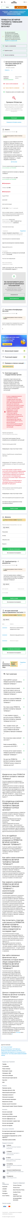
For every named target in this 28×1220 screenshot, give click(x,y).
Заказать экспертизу (9, 55)
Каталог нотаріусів (7, 1125)
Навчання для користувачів (9, 1077)
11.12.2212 (4, 635)
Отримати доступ (9, 366)
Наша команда (6, 1068)
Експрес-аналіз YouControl (9, 1104)
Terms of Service (17, 1185)
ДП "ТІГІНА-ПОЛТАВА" (6, 1047)
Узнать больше (7, 344)
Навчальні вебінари (7, 1075)
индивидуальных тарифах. (14, 14)
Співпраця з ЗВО (6, 1073)
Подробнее (23, 231)
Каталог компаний (7, 1112)
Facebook (4, 1186)
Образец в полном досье (14, 549)
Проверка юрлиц (6, 1088)
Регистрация (21, 7)
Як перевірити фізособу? (8, 1133)
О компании (5, 1066)
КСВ (3, 1082)
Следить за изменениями (10, 46)
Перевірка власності (7, 1094)
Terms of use (16, 1187)
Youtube (4, 1191)
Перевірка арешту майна (9, 1139)
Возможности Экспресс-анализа (14, 122)
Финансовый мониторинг (9, 1092)
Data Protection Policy (18, 1189)
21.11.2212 (4, 640)
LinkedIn (4, 1188)
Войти (7, 7)
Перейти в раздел (14, 508)
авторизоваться (14, 294)
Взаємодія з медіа (7, 1071)
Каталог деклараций (7, 1123)
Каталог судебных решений (9, 1116)
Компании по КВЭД (7, 1114)
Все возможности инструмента (14, 552)
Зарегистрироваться (14, 298)
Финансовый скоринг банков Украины (12, 1106)
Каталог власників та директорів (11, 1121)
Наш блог (4, 1080)
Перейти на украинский (11, 40)
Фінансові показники (7, 1097)
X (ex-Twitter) (5, 1195)
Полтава (18, 1032)
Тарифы (4, 1064)
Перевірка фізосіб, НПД (8, 1090)
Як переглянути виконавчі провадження (13, 1131)
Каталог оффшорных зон (8, 1118)
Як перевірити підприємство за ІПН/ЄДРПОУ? (12, 1136)
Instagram (4, 1193)
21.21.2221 (4, 627)
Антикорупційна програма (17, 1199)
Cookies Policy (16, 1192)
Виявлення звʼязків (7, 1101)
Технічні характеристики (17, 1195)
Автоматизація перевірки (9, 1099)
